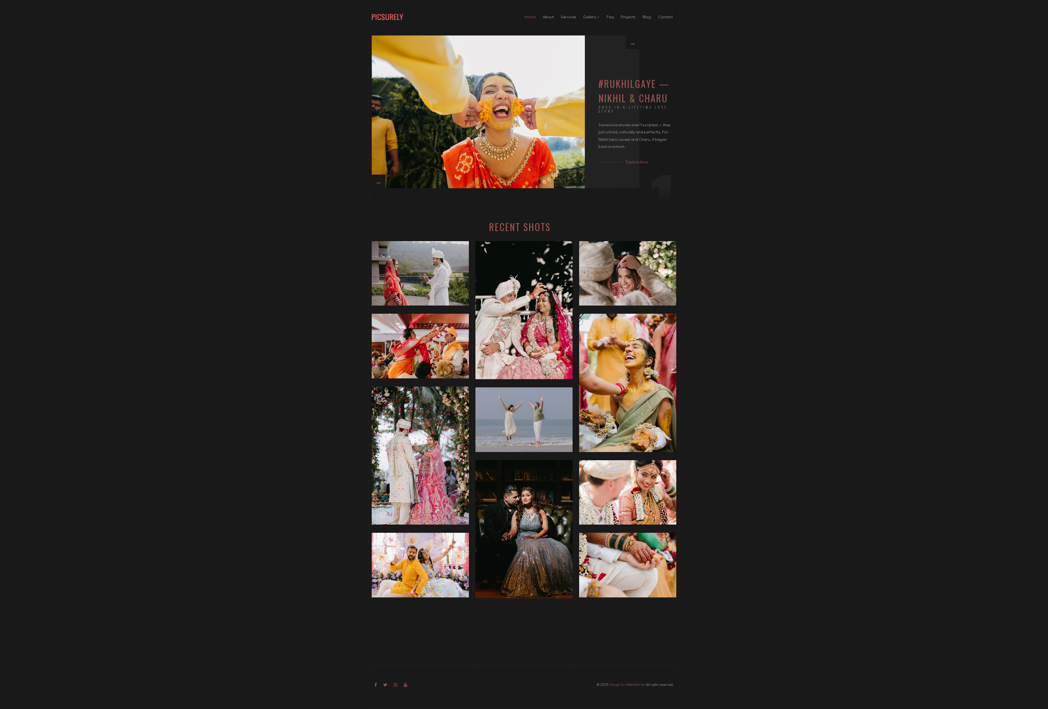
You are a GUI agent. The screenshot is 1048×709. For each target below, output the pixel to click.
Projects (628, 16)
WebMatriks (635, 684)
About (548, 16)
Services (568, 16)
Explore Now (637, 161)
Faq (610, 16)
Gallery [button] (590, 16)
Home (530, 16)
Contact (665, 16)
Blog (647, 16)
